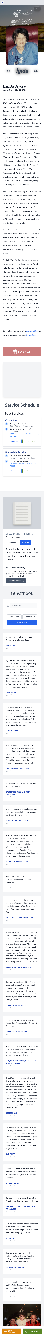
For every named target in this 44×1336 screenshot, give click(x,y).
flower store (30, 334)
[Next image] (38, 1318)
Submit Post (22, 622)
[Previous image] (5, 1318)
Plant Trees (31, 441)
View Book (12, 542)
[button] (22, 1318)
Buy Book (25, 542)
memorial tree (32, 330)
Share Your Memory (16, 580)
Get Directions (13, 441)
